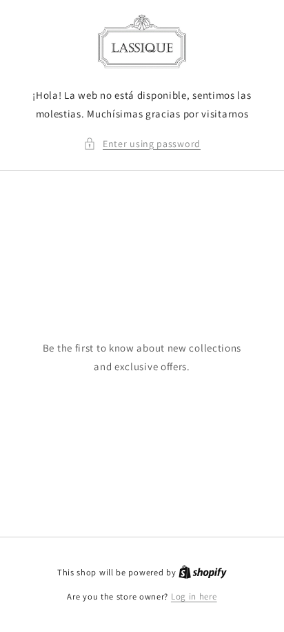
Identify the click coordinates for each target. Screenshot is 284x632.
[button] (142, 144)
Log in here (194, 596)
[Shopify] (203, 572)
